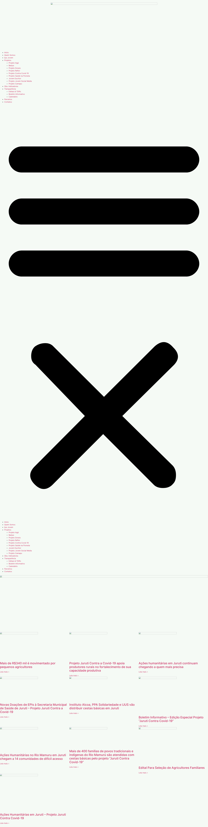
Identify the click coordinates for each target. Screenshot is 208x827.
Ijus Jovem (8, 58)
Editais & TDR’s (15, 91)
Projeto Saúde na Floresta (19, 76)
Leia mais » (4, 672)
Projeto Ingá (14, 63)
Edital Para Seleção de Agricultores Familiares (172, 768)
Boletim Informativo (17, 94)
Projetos (7, 60)
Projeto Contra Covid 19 (19, 73)
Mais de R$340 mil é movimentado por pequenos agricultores (27, 665)
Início (6, 52)
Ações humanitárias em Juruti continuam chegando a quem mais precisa (168, 665)
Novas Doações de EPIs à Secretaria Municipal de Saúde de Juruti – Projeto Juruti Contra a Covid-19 (33, 708)
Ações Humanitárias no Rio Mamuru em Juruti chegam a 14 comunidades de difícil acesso (33, 757)
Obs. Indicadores (11, 86)
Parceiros (8, 99)
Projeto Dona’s (15, 68)
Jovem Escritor (15, 78)
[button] (104, 312)
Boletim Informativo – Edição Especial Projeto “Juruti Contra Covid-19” (171, 719)
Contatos (8, 102)
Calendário (13, 97)
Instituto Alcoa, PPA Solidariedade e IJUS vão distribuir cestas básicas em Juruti (102, 706)
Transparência (10, 89)
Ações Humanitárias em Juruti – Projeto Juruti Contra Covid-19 (33, 816)
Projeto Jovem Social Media (20, 81)
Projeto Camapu (15, 84)
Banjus (11, 65)
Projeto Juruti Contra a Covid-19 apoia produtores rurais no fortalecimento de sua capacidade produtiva (100, 666)
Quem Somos (9, 55)
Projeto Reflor (14, 71)
